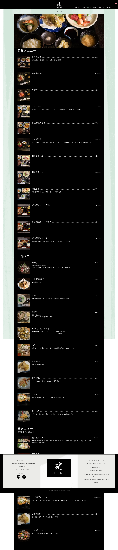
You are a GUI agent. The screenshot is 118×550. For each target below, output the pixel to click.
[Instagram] (18, 477)
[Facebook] (24, 477)
